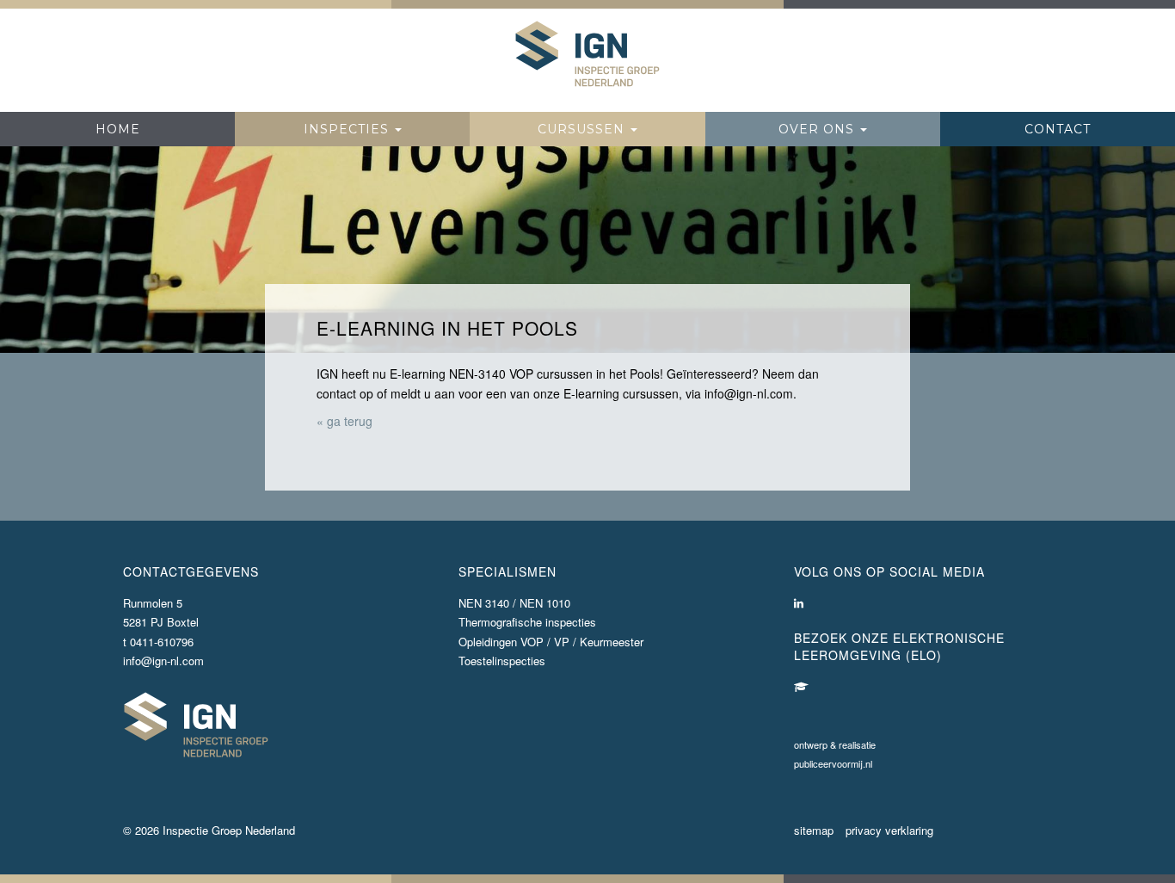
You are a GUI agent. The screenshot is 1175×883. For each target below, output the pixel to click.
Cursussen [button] (583, 129)
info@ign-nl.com (163, 660)
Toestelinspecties (501, 660)
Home (117, 129)
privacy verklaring (889, 830)
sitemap (814, 830)
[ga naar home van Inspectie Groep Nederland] (587, 54)
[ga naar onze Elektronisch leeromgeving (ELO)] (801, 686)
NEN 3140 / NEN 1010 (514, 603)
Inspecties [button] (348, 129)
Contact (1057, 129)
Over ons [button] (818, 129)
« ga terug (344, 420)
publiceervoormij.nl (833, 763)
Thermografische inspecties (527, 622)
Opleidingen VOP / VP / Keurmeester (550, 641)
